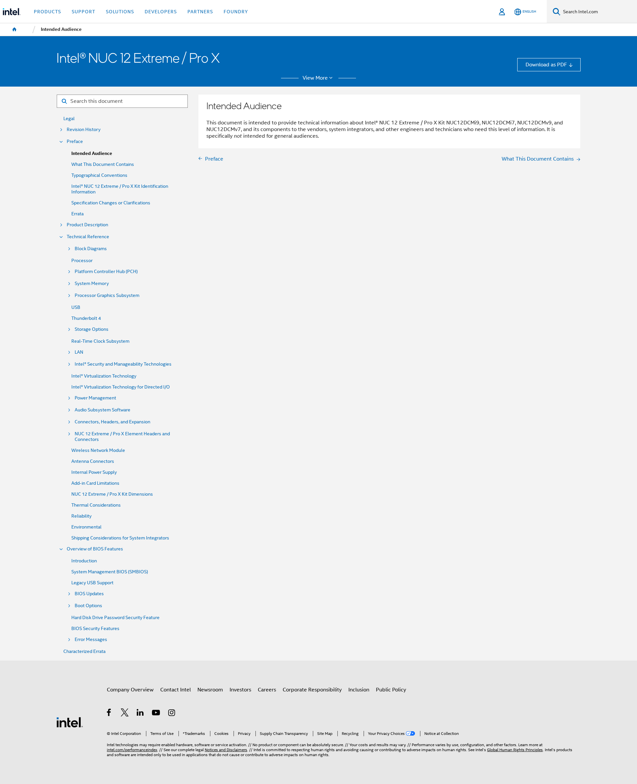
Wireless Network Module (98, 450)
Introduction (84, 561)
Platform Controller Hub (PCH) (106, 271)
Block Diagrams (91, 248)
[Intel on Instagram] (172, 713)
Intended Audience (91, 153)
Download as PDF (546, 64)
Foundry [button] (236, 12)
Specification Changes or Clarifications (110, 203)
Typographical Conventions (99, 175)
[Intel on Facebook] (109, 713)
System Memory (92, 283)
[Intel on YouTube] (156, 713)
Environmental (86, 527)
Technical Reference (88, 237)
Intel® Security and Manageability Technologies (123, 364)
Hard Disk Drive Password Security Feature (115, 617)
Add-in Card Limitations (95, 483)
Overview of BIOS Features (95, 549)
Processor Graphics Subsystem (107, 295)
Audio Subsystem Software (102, 410)
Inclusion (358, 689)
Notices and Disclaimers (226, 749)
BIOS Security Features (95, 628)
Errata (77, 214)
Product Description (87, 225)
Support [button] (83, 12)
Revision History (84, 129)
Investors (240, 689)
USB (75, 307)
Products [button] (47, 12)
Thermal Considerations (96, 505)
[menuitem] (14, 30)
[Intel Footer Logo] (69, 721)
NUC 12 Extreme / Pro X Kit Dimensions (112, 494)
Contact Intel (175, 689)
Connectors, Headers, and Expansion (112, 422)
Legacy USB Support (92, 583)
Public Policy (391, 689)
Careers (267, 689)
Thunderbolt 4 (86, 318)
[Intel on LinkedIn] (140, 713)
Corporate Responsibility (312, 689)
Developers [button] (161, 12)
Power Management (95, 398)
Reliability (81, 516)
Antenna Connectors (92, 461)
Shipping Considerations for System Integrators (120, 538)
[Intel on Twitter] (125, 713)
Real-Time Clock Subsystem (100, 341)
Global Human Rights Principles (515, 749)
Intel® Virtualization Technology (103, 376)
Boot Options (88, 605)
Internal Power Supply (94, 472)
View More (315, 78)
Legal (69, 118)
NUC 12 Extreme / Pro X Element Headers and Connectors (122, 436)
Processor (82, 260)
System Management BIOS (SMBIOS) (109, 572)
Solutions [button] (120, 12)
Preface (75, 141)
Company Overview (130, 689)
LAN (79, 352)
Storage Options (91, 329)
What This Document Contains (102, 164)
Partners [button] (200, 12)
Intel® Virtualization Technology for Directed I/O (120, 387)
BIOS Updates (89, 594)
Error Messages (91, 639)
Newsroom (210, 689)
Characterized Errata (84, 651)
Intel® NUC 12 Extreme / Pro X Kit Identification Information (119, 189)
